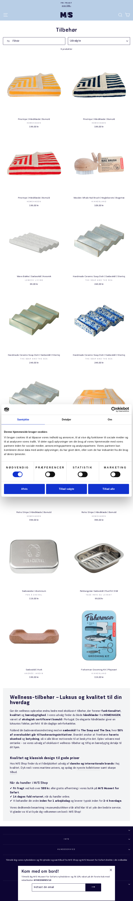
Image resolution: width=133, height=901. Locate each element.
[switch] (50, 474)
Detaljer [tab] (66, 419)
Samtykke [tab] (23, 419)
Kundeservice (66, 849)
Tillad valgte (66, 488)
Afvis (24, 488)
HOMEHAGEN (112, 715)
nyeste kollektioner (88, 768)
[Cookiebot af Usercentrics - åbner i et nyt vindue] (114, 409)
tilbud (13, 772)
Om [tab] (110, 419)
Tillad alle (109, 488)
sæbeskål (69, 730)
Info (66, 839)
